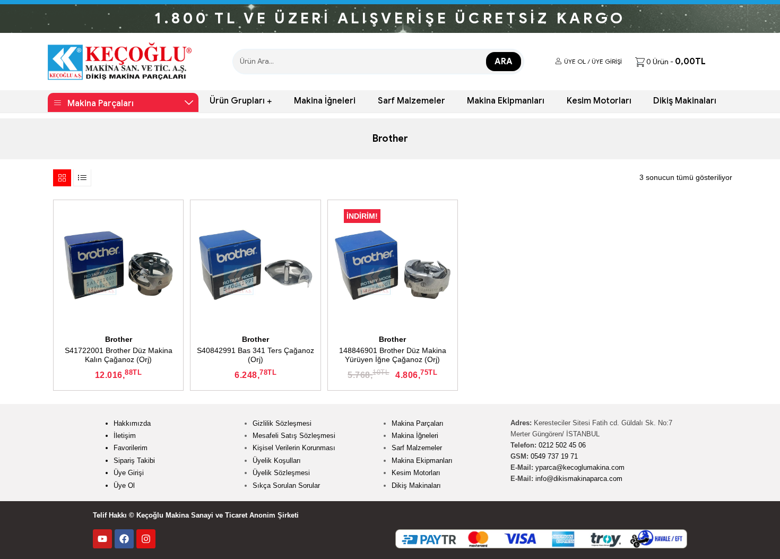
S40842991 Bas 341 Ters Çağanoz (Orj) (255, 355)
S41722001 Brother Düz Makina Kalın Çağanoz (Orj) (118, 355)
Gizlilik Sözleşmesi (282, 423)
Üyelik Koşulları (277, 461)
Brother (118, 339)
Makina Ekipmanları (505, 101)
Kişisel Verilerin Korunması (294, 448)
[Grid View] (62, 177)
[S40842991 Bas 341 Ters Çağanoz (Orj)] (255, 265)
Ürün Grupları (237, 101)
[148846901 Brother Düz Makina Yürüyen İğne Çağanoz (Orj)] (392, 265)
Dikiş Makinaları (684, 101)
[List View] (82, 177)
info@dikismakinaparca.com (578, 479)
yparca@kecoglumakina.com (580, 467)
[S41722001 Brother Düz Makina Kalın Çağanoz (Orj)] (118, 265)
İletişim (125, 436)
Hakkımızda (132, 423)
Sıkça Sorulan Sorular (286, 485)
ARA (504, 61)
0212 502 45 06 (562, 445)
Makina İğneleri (325, 101)
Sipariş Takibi (134, 461)
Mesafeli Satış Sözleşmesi (294, 436)
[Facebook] (124, 538)
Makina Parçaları (418, 423)
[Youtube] (102, 538)
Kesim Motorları (599, 101)
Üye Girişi (129, 473)
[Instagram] (145, 538)
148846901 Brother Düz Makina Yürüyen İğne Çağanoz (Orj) (392, 355)
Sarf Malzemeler (411, 101)
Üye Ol (124, 485)
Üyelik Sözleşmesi (281, 473)
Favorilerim (131, 448)
